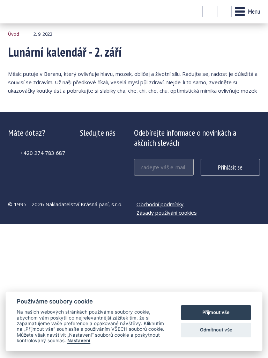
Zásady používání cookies (166, 212)
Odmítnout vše (216, 329)
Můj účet (210, 11)
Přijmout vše (216, 312)
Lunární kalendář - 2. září (27, 11)
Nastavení (78, 340)
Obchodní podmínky (160, 204)
